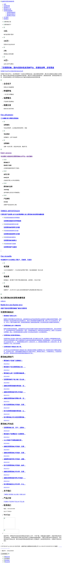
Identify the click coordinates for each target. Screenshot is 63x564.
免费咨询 (3, 301)
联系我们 (6, 18)
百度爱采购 (7, 5)
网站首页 (7, 556)
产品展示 (6, 501)
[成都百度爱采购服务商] (7, 1)
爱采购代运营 (7, 9)
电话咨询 (7, 562)
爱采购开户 (7, 7)
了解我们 (6, 494)
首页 (5, 4)
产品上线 (21, 501)
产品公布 (16, 501)
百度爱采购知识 (11, 12)
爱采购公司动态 (11, 15)
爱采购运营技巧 (11, 14)
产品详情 (11, 501)
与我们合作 (22, 494)
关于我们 (6, 17)
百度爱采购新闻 (8, 10)
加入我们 (16, 494)
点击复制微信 (4, 553)
